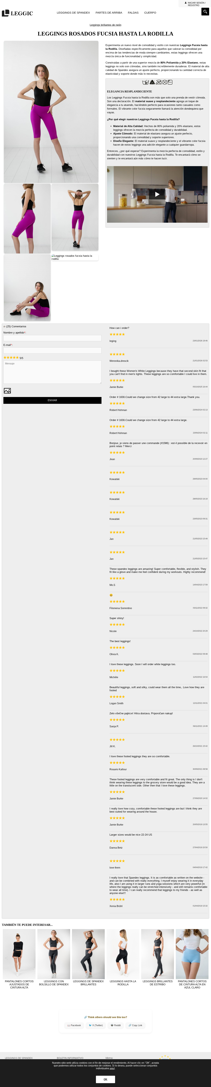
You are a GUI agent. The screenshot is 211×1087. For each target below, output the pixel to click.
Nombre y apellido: (14, 332)
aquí (112, 1068)
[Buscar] (205, 11)
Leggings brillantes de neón (105, 24)
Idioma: (109, 1058)
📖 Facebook (74, 1025)
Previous (6, 958)
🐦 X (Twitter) (96, 1025)
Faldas (133, 12)
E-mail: (8, 345)
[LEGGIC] (17, 13)
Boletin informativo (70, 1058)
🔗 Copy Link (135, 1025)
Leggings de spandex (73, 12)
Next (205, 958)
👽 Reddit (116, 1025)
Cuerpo (150, 12)
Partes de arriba (109, 12)
